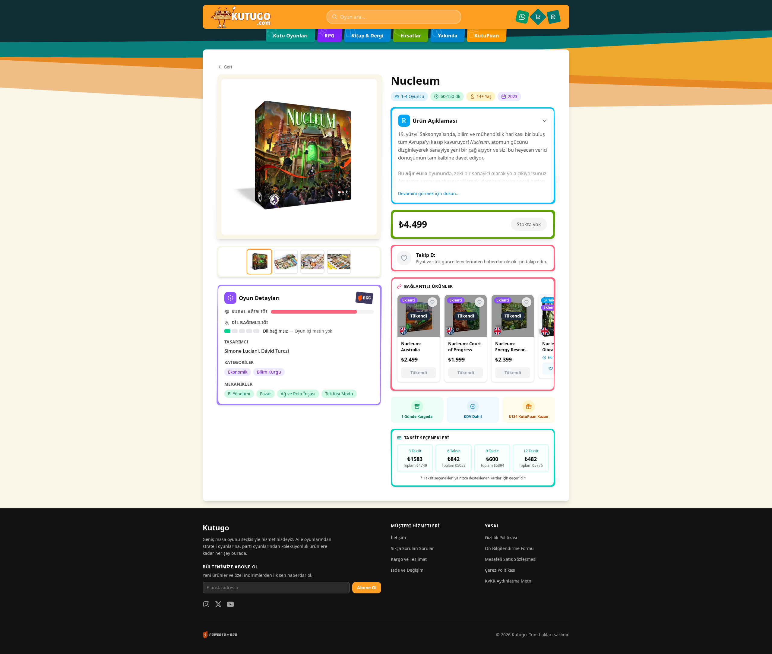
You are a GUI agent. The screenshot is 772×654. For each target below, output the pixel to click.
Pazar (265, 394)
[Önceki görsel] (244, 157)
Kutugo (216, 527)
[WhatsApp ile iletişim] (522, 17)
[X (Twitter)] (218, 604)
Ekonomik (237, 372)
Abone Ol (366, 587)
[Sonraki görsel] (353, 157)
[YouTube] (230, 604)
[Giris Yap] (554, 17)
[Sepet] (538, 17)
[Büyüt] (299, 157)
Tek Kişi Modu (339, 394)
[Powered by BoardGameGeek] (220, 635)
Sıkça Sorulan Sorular (412, 548)
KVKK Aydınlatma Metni (509, 581)
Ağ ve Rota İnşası (298, 394)
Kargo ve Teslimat (409, 559)
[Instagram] (206, 604)
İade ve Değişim (407, 570)
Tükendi (418, 372)
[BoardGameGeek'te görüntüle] (364, 298)
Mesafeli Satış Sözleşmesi (510, 559)
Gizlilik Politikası (501, 537)
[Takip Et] (404, 258)
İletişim (398, 537)
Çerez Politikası (500, 570)
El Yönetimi (239, 394)
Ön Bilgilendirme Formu (509, 548)
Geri (228, 67)
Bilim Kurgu (269, 372)
